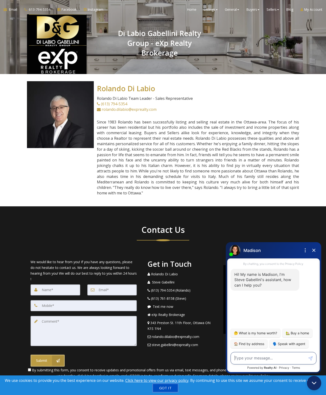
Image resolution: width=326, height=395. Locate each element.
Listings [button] (209, 9)
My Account (312, 9)
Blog (289, 9)
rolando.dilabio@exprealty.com (129, 109)
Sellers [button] (272, 9)
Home (191, 9)
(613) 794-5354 (113, 104)
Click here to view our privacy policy (157, 380)
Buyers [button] (251, 9)
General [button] (231, 9)
